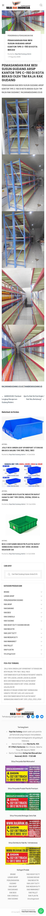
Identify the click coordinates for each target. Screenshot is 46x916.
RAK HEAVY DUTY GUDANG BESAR (16, 625)
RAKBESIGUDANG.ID (33, 386)
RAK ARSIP (8, 604)
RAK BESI (7, 613)
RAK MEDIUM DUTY (11, 637)
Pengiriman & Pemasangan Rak (20, 36)
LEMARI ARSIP (9, 596)
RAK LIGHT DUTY (10, 633)
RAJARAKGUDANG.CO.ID (12, 386)
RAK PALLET (8, 646)
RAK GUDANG (9, 621)
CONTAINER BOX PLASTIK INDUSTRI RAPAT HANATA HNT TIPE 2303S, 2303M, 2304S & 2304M (21, 497)
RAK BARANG (9, 609)
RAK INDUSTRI (9, 629)
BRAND (6, 592)
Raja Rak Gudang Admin (23, 54)
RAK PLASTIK (9, 650)
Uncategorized (9, 654)
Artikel (4, 444)
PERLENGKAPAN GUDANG (13, 600)
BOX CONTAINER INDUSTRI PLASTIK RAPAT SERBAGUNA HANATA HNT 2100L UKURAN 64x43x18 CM (21, 547)
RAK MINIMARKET (10, 642)
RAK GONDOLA (9, 617)
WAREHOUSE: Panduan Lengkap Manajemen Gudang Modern (11, 399)
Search (41, 5)
